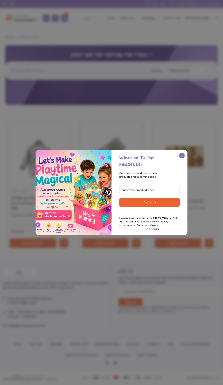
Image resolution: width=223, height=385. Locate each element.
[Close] (182, 155)
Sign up (150, 202)
